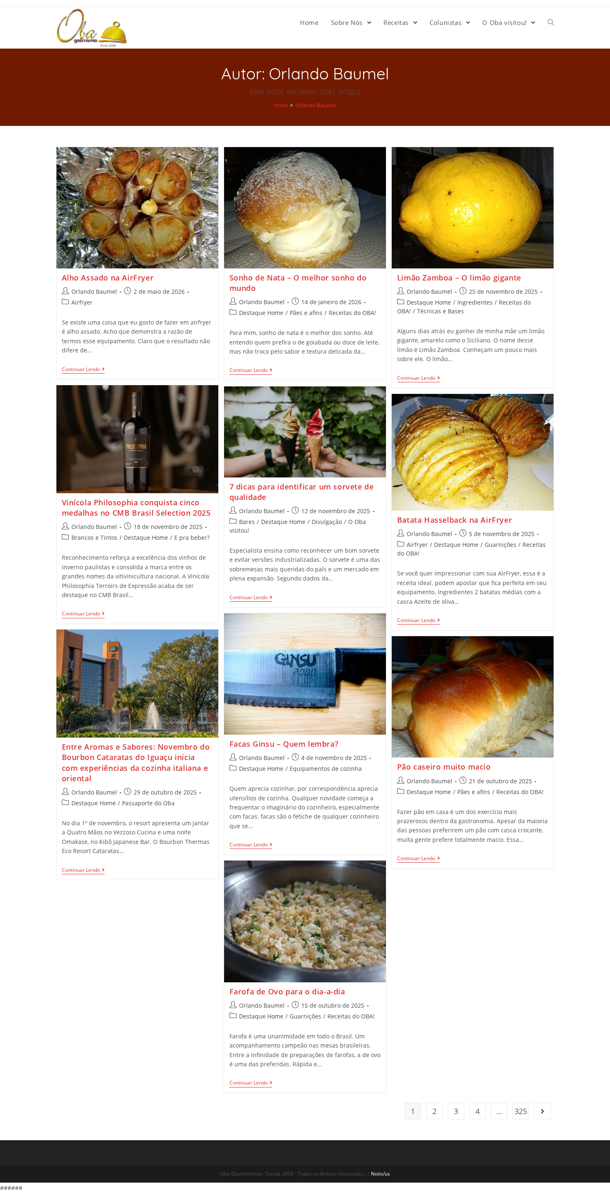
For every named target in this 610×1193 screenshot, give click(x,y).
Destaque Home (261, 313)
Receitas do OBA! (352, 313)
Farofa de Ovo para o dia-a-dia (287, 991)
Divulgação (327, 522)
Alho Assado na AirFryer (108, 278)
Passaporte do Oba (148, 803)
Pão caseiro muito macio (444, 767)
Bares (247, 522)
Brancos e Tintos (94, 537)
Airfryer (82, 302)
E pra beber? (192, 537)
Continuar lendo (81, 370)
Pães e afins (306, 313)
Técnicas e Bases (440, 311)
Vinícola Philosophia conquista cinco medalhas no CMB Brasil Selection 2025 (136, 507)
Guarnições (500, 545)
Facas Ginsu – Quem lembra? (284, 744)
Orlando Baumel (94, 291)
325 (521, 1111)
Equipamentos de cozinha (326, 768)
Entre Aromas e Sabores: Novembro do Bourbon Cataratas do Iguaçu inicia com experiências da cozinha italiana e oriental (136, 762)
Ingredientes (475, 302)
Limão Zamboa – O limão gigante (459, 278)
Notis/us (380, 1173)
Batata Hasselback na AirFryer (454, 520)
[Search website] (551, 22)
